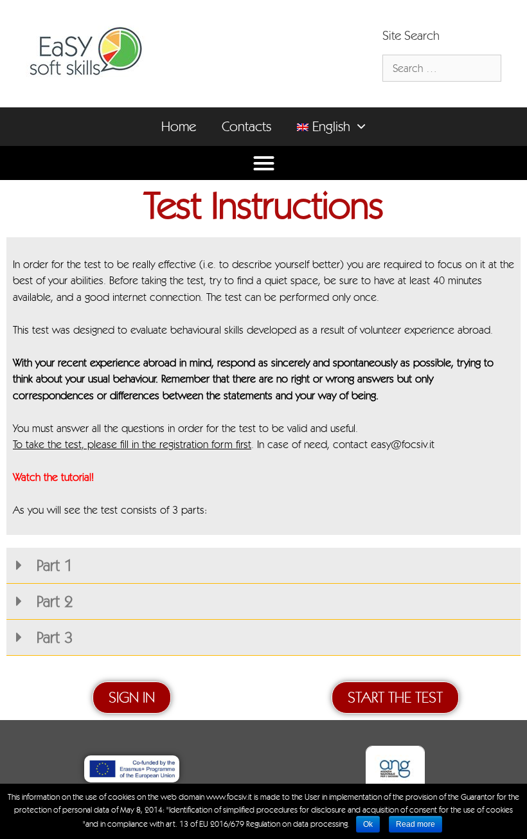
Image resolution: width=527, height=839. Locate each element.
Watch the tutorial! (53, 477)
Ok (368, 824)
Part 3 (52, 637)
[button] (364, 126)
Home (178, 126)
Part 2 (52, 601)
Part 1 (52, 565)
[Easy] (86, 50)
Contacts (246, 126)
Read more (415, 824)
